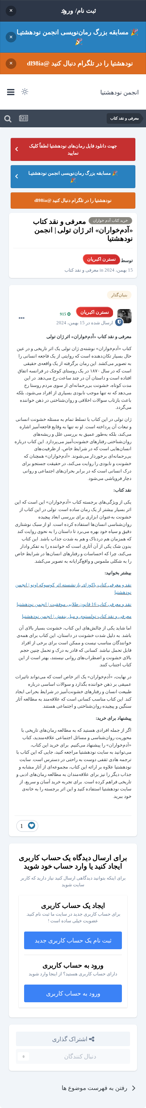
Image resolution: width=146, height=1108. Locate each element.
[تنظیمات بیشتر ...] (22, 318)
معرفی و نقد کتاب (81, 270)
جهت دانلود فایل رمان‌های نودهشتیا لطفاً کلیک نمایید (73, 149)
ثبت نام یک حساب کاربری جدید (73, 940)
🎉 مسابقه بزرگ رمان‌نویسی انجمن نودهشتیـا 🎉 (77, 37)
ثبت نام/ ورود (78, 10)
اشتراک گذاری (70, 1039)
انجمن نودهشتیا (119, 92)
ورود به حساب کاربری (73, 993)
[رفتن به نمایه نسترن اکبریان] (124, 316)
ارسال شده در (84, 322)
